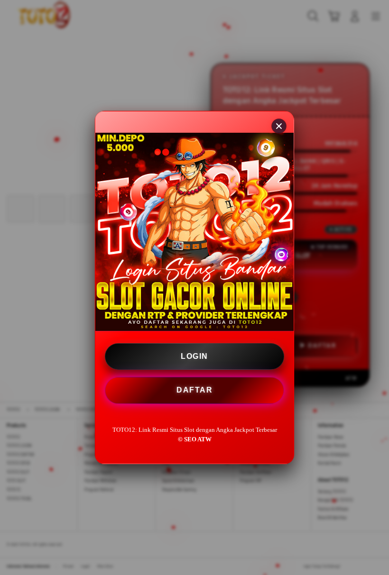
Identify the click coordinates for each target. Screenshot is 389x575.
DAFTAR (194, 390)
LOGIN (194, 356)
